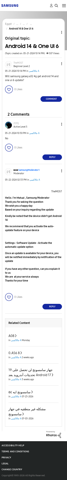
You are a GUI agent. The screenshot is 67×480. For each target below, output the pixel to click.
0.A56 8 (14, 353)
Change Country (12, 469)
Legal (5, 463)
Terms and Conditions (15, 451)
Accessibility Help (13, 445)
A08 (11, 336)
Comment (51, 99)
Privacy (6, 457)
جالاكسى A (34, 71)
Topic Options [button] (56, 32)
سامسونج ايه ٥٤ (19, 392)
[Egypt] (9, 5)
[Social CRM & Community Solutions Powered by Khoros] (53, 434)
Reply (52, 157)
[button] (56, 63)
